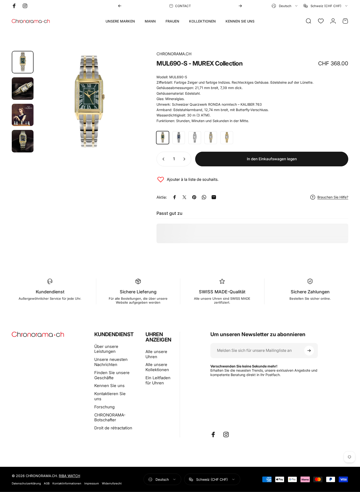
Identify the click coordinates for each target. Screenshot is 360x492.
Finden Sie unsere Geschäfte (112, 375)
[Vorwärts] (240, 6)
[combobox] (285, 6)
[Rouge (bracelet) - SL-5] (195, 137)
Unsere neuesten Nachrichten (111, 362)
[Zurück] (119, 6)
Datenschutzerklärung (26, 483)
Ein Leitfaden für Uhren (157, 380)
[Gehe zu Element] (23, 62)
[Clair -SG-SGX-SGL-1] (211, 137)
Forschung (104, 406)
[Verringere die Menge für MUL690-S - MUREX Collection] (162, 159)
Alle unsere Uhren (156, 354)
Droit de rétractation (113, 427)
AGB (46, 483)
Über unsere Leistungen (106, 349)
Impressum (91, 483)
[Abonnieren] (309, 350)
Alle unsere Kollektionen (157, 367)
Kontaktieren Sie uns (110, 396)
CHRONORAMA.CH (174, 53)
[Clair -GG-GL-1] (227, 137)
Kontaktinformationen (66, 483)
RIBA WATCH (69, 476)
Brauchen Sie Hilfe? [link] (332, 197)
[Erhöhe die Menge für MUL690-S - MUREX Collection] (185, 159)
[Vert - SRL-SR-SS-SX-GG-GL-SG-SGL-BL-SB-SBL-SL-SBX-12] (162, 137)
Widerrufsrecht (112, 483)
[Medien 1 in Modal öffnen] (88, 103)
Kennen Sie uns (109, 385)
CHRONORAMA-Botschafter (110, 417)
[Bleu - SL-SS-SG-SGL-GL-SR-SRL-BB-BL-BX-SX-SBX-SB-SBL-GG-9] (179, 137)
